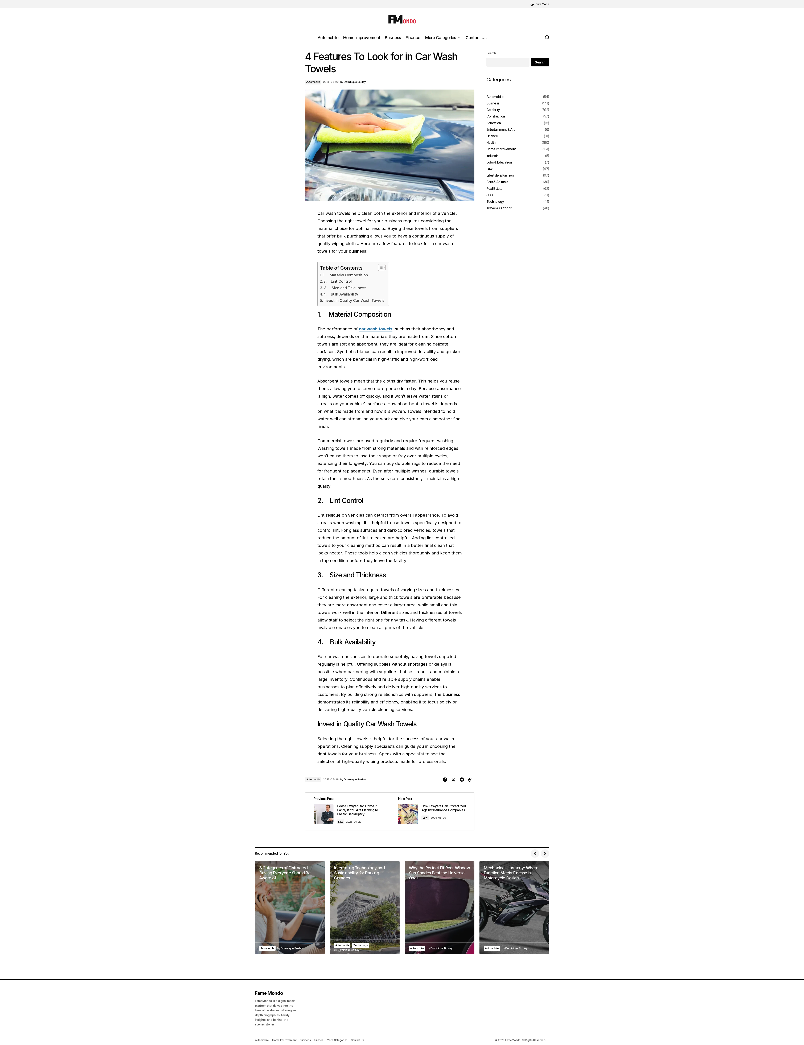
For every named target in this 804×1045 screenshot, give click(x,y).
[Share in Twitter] (453, 780)
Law (340, 821)
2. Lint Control (337, 281)
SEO (489, 195)
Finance (492, 136)
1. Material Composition (345, 275)
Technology (495, 201)
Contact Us (357, 1040)
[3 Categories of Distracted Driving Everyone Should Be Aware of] (290, 907)
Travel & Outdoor (499, 208)
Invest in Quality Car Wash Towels (354, 300)
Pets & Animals (497, 182)
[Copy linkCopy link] (470, 780)
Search (491, 53)
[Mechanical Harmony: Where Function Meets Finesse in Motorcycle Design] (514, 907)
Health (491, 143)
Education (493, 123)
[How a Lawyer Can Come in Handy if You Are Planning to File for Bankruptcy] (347, 811)
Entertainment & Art (500, 129)
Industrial (492, 156)
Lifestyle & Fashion (500, 175)
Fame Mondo (269, 993)
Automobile (313, 81)
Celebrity (493, 110)
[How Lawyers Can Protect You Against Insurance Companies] (432, 811)
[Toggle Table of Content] (379, 267)
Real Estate (494, 188)
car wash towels (375, 328)
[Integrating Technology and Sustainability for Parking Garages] (365, 907)
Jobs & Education (499, 162)
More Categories (337, 1040)
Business (492, 103)
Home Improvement (501, 149)
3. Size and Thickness (345, 288)
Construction (495, 116)
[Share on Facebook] (445, 780)
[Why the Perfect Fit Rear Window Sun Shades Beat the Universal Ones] (439, 907)
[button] (539, 4)
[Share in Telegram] (462, 780)
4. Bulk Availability (340, 294)
